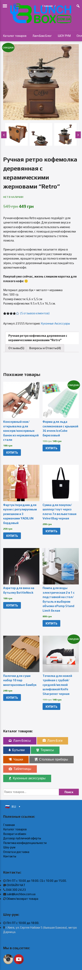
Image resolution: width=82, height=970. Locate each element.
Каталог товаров (14, 35)
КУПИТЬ (12, 452)
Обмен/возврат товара (22, 898)
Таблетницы (22, 769)
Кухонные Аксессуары (55, 323)
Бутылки (18, 750)
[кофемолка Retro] (41, 82)
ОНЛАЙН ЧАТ (16, 885)
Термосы (47, 750)
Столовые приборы (53, 759)
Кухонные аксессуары (29, 778)
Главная (47, 5)
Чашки (18, 759)
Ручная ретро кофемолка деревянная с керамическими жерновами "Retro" (37, 338)
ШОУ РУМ (64, 35)
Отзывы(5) (16, 348)
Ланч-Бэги (54, 740)
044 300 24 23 (16, 889)
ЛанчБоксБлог (42, 35)
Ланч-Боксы (22, 740)
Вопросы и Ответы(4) (45, 348)
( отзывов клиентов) (35, 313)
